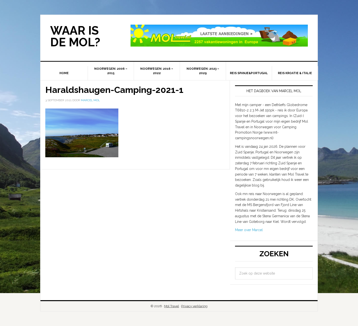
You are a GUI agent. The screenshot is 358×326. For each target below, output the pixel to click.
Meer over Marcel (249, 230)
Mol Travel (171, 306)
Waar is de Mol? (75, 36)
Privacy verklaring (194, 306)
